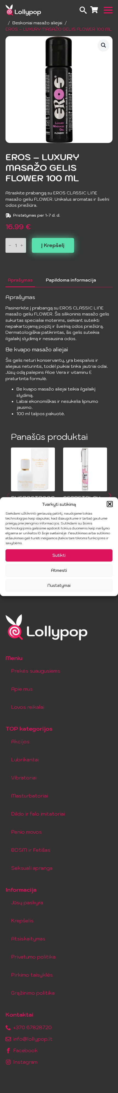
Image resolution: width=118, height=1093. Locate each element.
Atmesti (59, 570)
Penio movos (26, 832)
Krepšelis (22, 920)
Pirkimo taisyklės (32, 975)
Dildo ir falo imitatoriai (38, 814)
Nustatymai (59, 585)
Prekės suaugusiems (35, 671)
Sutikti (59, 555)
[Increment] (22, 245)
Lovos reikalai (27, 707)
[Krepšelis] (94, 10)
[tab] (20, 280)
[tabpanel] (59, 355)
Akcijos (20, 741)
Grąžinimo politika (33, 993)
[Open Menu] (108, 10)
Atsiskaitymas (28, 939)
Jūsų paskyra (27, 902)
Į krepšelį (52, 245)
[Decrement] (10, 245)
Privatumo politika (33, 957)
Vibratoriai (23, 777)
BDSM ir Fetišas (30, 850)
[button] (110, 504)
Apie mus (22, 689)
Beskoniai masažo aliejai (37, 22)
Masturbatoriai (29, 796)
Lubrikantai (25, 759)
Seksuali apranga (31, 868)
